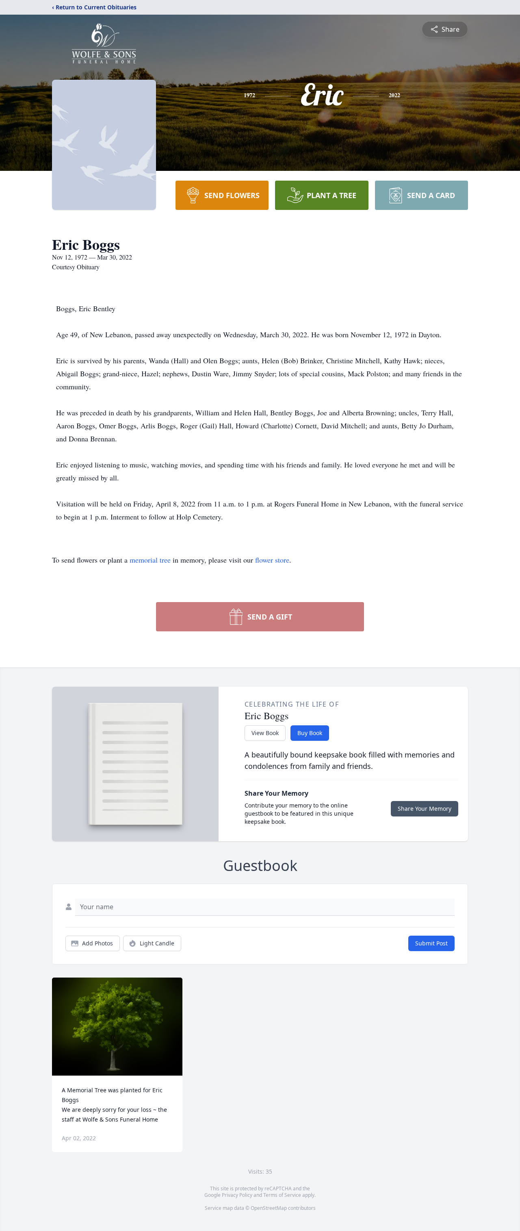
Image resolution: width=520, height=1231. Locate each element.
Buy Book (309, 733)
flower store (272, 560)
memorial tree (150, 560)
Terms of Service (282, 1195)
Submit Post (431, 943)
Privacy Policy (237, 1195)
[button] (117, 1027)
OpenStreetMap (269, 1208)
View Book (265, 733)
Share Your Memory (424, 808)
